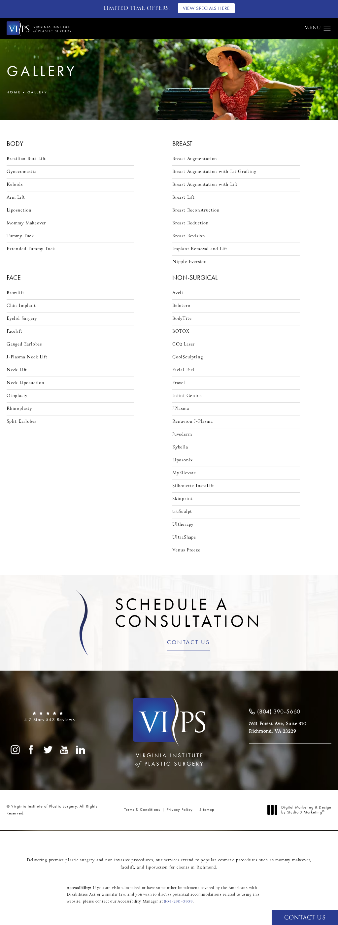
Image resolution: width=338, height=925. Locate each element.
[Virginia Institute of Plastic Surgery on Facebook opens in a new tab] (31, 749)
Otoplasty (17, 395)
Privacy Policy (180, 809)
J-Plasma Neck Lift (27, 357)
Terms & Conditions (142, 809)
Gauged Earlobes (24, 344)
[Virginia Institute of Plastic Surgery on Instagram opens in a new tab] (14, 749)
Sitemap (206, 809)
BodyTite (181, 318)
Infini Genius (186, 395)
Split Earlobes (21, 421)
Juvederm (182, 434)
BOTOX (180, 331)
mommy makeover (292, 860)
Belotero (181, 305)
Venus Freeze (186, 550)
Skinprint (182, 498)
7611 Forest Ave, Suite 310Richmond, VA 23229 (278, 727)
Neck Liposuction (26, 383)
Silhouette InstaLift (193, 485)
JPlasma (180, 408)
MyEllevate (184, 473)
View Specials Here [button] (206, 8)
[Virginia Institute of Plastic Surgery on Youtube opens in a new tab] (64, 749)
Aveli (177, 292)
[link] (48, 716)
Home (14, 92)
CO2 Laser (183, 344)
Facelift (14, 331)
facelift (127, 867)
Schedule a (188, 612)
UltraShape (184, 537)
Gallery (37, 92)
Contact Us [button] (304, 917)
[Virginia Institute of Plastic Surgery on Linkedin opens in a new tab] (80, 749)
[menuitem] (14, 749)
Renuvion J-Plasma (192, 421)
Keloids (15, 184)
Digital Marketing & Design (306, 810)
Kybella (180, 447)
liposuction (157, 867)
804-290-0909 (178, 902)
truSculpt (182, 511)
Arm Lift (16, 197)
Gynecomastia (22, 171)
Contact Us (188, 642)
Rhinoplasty (19, 408)
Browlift (15, 292)
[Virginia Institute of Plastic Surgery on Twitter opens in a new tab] (47, 749)
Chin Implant (21, 305)
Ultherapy (182, 524)
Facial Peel (183, 370)
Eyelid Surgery (22, 318)
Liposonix (182, 460)
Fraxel (178, 383)
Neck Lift (17, 370)
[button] (327, 28)
